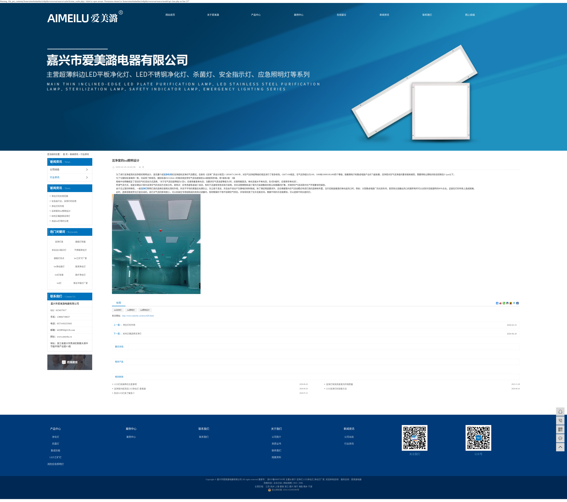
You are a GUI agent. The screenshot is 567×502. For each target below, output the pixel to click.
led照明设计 (145, 310)
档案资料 (276, 457)
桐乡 (305, 486)
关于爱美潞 (213, 15)
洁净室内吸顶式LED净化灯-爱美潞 (130, 389)
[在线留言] (560, 438)
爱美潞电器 (356, 479)
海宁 (296, 486)
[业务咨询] (560, 411)
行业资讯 (85, 154)
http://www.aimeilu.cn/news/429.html (138, 316)
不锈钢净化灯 (80, 250)
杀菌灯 (55, 443)
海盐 (301, 486)
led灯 (59, 283)
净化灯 (55, 437)
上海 (277, 486)
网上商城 (470, 15)
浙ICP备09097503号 (276, 479)
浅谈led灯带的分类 (60, 221)
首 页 (65, 154)
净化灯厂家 (319, 479)
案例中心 (298, 15)
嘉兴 (291, 486)
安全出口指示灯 (59, 250)
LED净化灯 (308, 479)
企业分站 (278, 483)
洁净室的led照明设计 (61, 211)
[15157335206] (560, 420)
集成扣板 (55, 450)
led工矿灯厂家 (80, 258)
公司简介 (276, 437)
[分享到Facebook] (517, 303)
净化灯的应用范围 (60, 196)
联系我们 (427, 15)
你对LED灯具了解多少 (124, 393)
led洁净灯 (118, 310)
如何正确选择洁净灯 (61, 216)
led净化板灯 (59, 266)
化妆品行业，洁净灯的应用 (64, 201)
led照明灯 (131, 310)
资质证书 (276, 443)
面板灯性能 (80, 242)
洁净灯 (299, 479)
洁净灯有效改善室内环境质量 (339, 384)
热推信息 (268, 483)
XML (301, 483)
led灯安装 (59, 275)
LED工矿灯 (55, 457)
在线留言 (341, 15)
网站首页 (170, 15)
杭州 (272, 486)
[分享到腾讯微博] (514, 303)
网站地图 (288, 483)
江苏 (268, 486)
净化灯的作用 (58, 206)
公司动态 (54, 169)
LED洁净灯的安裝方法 (336, 389)
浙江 (287, 486)
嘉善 (282, 486)
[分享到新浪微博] (500, 303)
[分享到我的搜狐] (511, 303)
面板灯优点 (59, 258)
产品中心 (256, 15)
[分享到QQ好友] (507, 303)
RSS (295, 483)
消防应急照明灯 (55, 464)
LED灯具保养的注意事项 (125, 384)
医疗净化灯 (80, 275)
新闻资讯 (384, 15)
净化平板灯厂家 (80, 283)
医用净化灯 (80, 266)
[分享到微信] (504, 303)
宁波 (310, 486)
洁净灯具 (59, 242)
